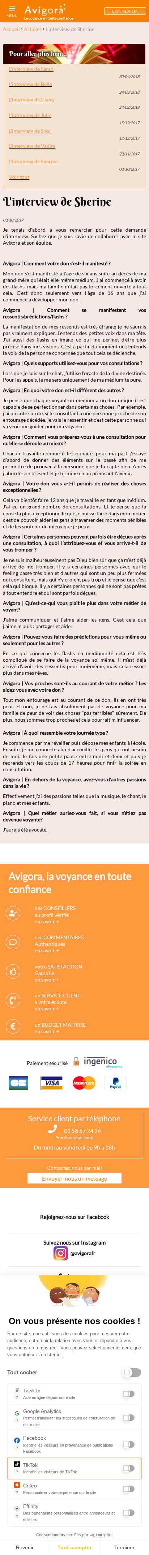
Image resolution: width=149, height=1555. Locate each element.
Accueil (11, 29)
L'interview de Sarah (31, 69)
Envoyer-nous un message (74, 1178)
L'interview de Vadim (32, 146)
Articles (33, 29)
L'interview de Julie (30, 115)
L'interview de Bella (30, 84)
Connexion (125, 11)
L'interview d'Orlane (31, 99)
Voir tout (19, 177)
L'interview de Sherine (33, 161)
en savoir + (47, 921)
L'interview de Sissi (30, 131)
